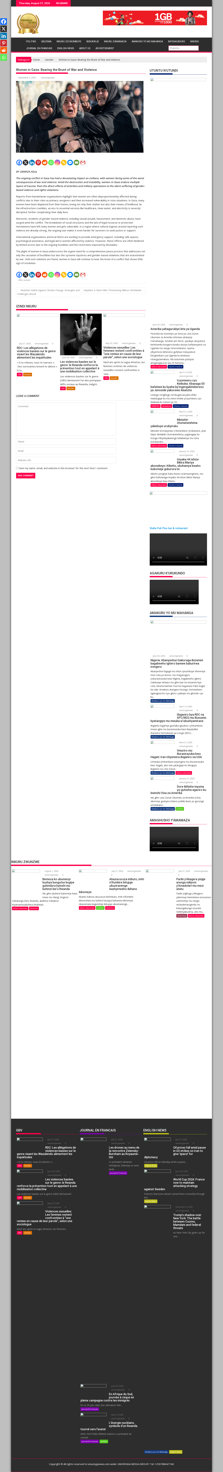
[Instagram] (57, 162)
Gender (27, 280)
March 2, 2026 (185, 411)
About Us (84, 48)
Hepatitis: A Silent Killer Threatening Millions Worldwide (112, 290)
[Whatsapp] (51, 162)
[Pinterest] (38, 162)
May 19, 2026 (117, 1414)
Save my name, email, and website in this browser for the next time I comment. (63, 468)
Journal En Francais (39, 48)
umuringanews (48, 77)
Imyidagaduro (176, 41)
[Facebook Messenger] (70, 162)
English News (65, 48)
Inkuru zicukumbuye (68, 41)
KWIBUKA (155, 406)
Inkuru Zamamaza (115, 41)
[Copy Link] (64, 162)
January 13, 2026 (186, 451)
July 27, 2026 (25, 343)
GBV (20, 280)
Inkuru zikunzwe (158, 366)
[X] (25, 162)
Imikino (194, 41)
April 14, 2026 (185, 372)
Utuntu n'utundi (175, 366)
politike (31, 41)
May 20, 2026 (111, 343)
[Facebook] (19, 162)
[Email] (76, 162)
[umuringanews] (19, 41)
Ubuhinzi (34, 908)
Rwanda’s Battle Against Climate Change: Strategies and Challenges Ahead (48, 292)
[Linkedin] (32, 162)
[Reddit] (45, 162)
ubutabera (166, 406)
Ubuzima (46, 41)
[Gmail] (83, 162)
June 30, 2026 (68, 357)
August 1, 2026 (51, 871)
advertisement (105, 48)
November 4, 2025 (184, 1207)
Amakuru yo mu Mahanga (147, 41)
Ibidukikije (92, 41)
